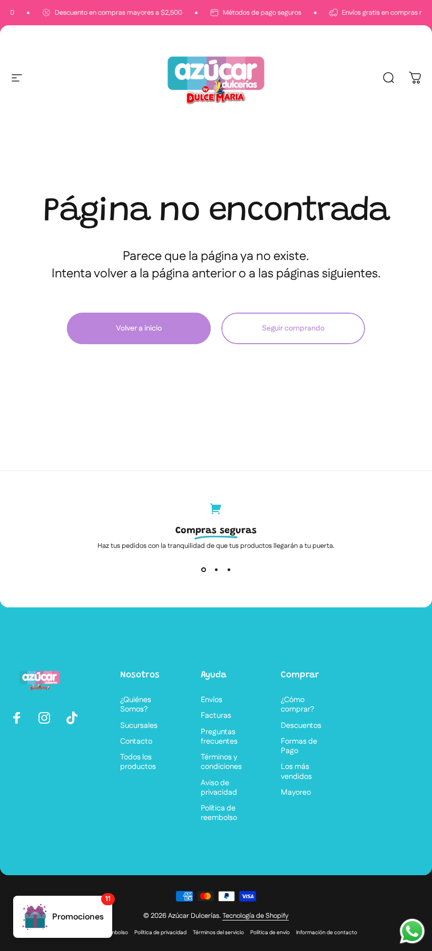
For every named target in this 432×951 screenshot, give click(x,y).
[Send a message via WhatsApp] (412, 931)
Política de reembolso (219, 813)
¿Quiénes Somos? (135, 704)
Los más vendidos (296, 771)
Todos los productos (138, 762)
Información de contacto (326, 932)
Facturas (216, 715)
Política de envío (270, 932)
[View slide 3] (228, 569)
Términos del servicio (218, 932)
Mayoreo (296, 792)
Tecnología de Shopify (255, 915)
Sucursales (139, 725)
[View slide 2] (216, 569)
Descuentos (301, 725)
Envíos (211, 700)
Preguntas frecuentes (219, 736)
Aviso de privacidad (219, 787)
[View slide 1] (203, 569)
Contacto (136, 741)
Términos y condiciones (221, 762)
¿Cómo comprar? (297, 704)
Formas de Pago (299, 746)
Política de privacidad (160, 932)
